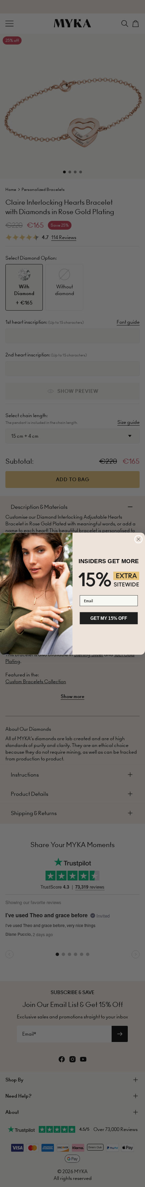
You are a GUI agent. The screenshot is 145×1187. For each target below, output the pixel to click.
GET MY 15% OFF (108, 618)
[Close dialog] (138, 539)
